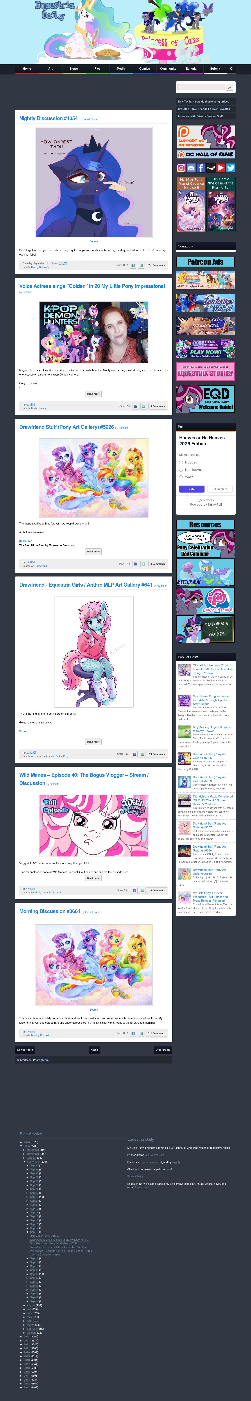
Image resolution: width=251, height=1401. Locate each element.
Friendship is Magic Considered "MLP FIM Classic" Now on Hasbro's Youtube (213, 800)
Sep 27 (34, 1177)
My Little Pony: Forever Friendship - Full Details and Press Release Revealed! (210, 896)
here (125, 872)
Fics (98, 68)
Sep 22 (34, 1197)
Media (121, 68)
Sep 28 (34, 1173)
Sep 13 (34, 1232)
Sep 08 (34, 1274)
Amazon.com (142, 1187)
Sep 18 (34, 1212)
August (31, 1305)
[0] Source (25, 541)
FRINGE (35, 892)
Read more (93, 393)
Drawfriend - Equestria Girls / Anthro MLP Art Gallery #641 (86, 584)
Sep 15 (34, 1224)
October (31, 1157)
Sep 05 (34, 1285)
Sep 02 (34, 1297)
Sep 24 (34, 1189)
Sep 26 (34, 1181)
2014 (27, 1375)
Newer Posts (25, 1049)
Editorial (191, 68)
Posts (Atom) (41, 1060)
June (30, 1313)
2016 (27, 1368)
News (74, 68)
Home (27, 68)
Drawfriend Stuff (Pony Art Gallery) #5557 (209, 825)
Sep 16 (34, 1220)
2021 (27, 1348)
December (33, 1150)
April (29, 1321)
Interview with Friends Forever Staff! (201, 116)
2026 (27, 1142)
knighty (176, 1162)
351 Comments (156, 265)
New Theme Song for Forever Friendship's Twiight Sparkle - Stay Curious (212, 700)
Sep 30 (34, 1165)
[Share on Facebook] (133, 265)
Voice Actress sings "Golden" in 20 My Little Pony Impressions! (92, 286)
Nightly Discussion (40, 267)
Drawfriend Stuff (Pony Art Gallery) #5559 (209, 779)
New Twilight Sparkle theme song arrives (203, 101)
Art (50, 68)
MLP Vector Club (154, 1155)
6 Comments (157, 406)
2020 (27, 1352)
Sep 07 (34, 1278)
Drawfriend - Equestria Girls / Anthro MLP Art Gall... (59, 1247)
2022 (27, 1344)
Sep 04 (34, 1289)
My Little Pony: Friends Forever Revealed (204, 109)
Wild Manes (55, 892)
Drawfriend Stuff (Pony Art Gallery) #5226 (66, 426)
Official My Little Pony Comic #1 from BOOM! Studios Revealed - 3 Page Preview (213, 669)
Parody (42, 408)
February (32, 1328)
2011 (27, 1387)
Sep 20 (34, 1204)
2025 (27, 1146)
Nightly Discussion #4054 (48, 118)
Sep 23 (34, 1193)
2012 (27, 1383)
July (29, 1309)
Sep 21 (34, 1200)
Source (94, 241)
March (30, 1325)
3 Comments (157, 564)
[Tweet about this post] (141, 265)
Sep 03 (34, 1293)
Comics (144, 68)
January (31, 1332)
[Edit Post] (70, 263)
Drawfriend (41, 565)
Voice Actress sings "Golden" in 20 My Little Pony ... (59, 1239)
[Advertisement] (206, 944)
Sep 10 (34, 1266)
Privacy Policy (135, 1176)
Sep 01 (34, 1301)
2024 (27, 1336)
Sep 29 (34, 1169)
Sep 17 (34, 1216)
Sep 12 (34, 1258)
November (33, 1154)
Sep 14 (34, 1228)
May (29, 1317)
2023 (27, 1340)
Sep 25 (34, 1185)
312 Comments (156, 1033)
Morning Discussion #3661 (49, 911)
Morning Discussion (41, 1035)
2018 (27, 1360)
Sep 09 (34, 1270)
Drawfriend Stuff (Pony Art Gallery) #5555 (209, 756)
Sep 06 (34, 1281)
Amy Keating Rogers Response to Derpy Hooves (213, 729)
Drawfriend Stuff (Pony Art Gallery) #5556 (209, 848)
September (33, 1161)
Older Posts (163, 1049)
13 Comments (157, 754)
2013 (27, 1379)
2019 (27, 1356)
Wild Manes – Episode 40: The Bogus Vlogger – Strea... (61, 1251)
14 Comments (157, 890)
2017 (27, 1364)
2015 (27, 1371)
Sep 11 (34, 1262)
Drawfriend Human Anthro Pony (52, 756)
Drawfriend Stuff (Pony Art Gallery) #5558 (209, 871)
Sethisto (150, 1162)
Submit (215, 68)
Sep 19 (34, 1208)
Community (168, 68)
